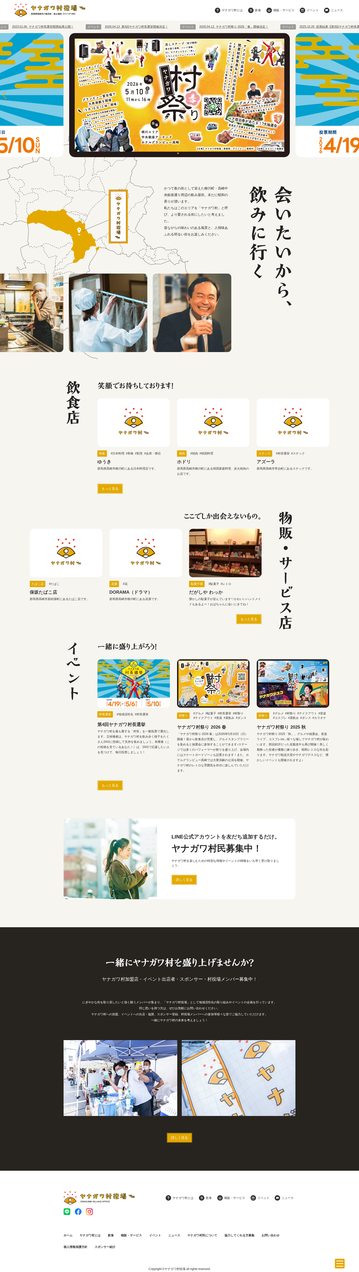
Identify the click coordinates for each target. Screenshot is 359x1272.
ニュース (174, 1235)
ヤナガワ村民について (202, 1235)
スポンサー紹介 (105, 1246)
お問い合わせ (271, 1235)
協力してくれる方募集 (239, 1235)
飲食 (111, 1235)
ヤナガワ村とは (90, 1235)
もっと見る (110, 489)
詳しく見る (184, 880)
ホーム (68, 1235)
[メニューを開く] (340, 1263)
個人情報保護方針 (76, 1246)
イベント (155, 1235)
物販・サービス (131, 1235)
